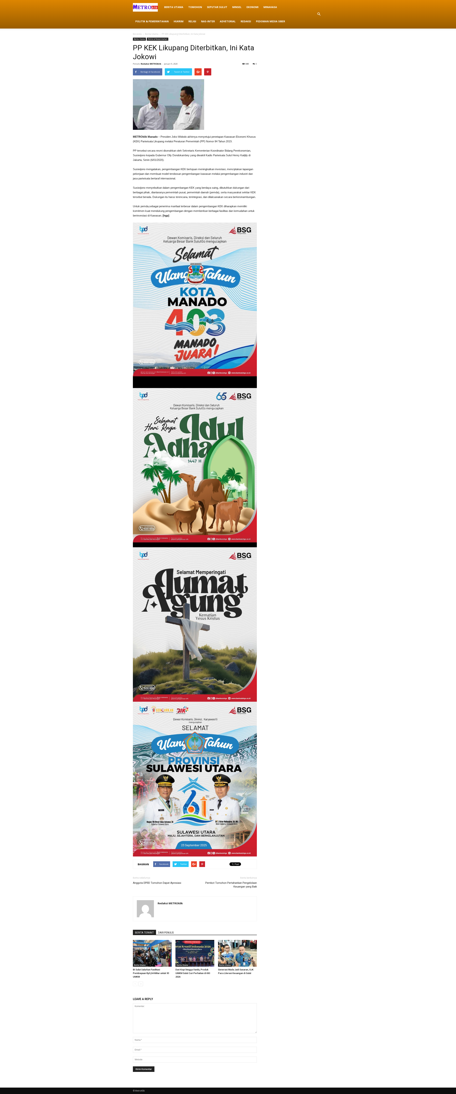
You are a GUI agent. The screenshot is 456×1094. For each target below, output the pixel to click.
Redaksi (246, 21)
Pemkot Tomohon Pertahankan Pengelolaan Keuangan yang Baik (231, 884)
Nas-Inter (208, 21)
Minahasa (270, 7)
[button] (319, 14)
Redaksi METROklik (151, 63)
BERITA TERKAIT (144, 932)
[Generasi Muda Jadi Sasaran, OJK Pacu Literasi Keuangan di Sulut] (237, 953)
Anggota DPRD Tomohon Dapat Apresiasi (157, 882)
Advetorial (228, 21)
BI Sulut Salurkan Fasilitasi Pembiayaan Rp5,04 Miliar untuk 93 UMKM (151, 973)
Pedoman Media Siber (270, 21)
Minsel (237, 7)
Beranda (137, 33)
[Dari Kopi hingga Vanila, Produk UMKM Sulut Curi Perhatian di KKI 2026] (194, 953)
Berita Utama (173, 7)
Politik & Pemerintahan (152, 21)
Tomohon (195, 7)
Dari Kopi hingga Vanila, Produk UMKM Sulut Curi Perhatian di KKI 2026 (192, 973)
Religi (192, 21)
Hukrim (178, 21)
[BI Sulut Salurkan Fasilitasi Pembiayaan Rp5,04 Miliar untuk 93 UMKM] (152, 953)
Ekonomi (252, 7)
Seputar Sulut (217, 7)
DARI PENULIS (166, 932)
